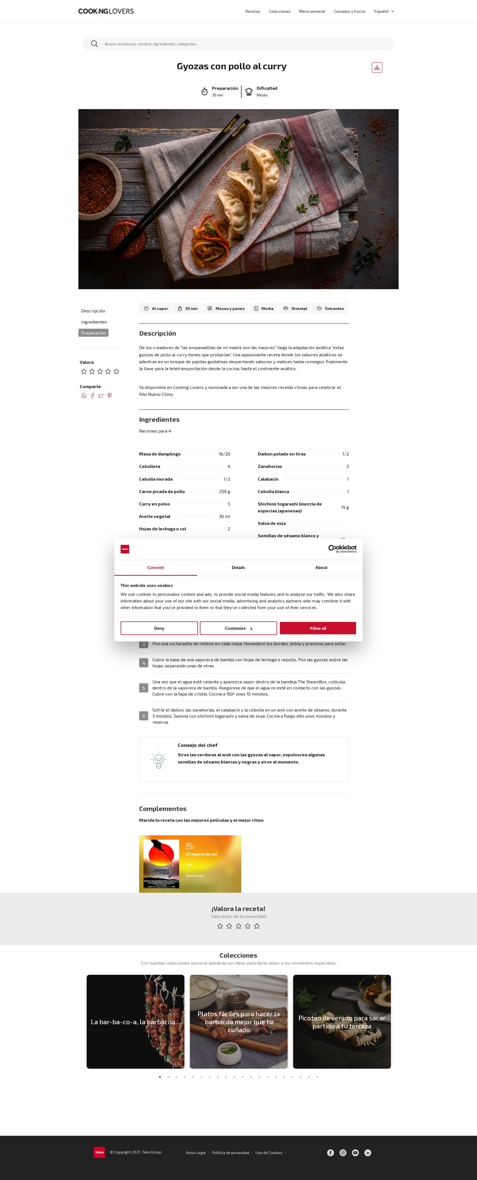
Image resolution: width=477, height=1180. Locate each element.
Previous (80, 1021)
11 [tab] (242, 1077)
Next (397, 1021)
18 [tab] (300, 1077)
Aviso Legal (196, 1152)
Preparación (93, 333)
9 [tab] (226, 1077)
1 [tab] (160, 1077)
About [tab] (321, 567)
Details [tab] (238, 567)
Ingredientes (94, 322)
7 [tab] (209, 1077)
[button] (391, 11)
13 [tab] (259, 1077)
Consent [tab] (155, 567)
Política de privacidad (230, 1152)
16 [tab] (284, 1077)
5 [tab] (193, 1077)
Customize (235, 628)
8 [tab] (218, 1077)
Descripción (93, 310)
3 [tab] (176, 1077)
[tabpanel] (135, 1022)
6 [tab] (201, 1077)
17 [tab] (292, 1077)
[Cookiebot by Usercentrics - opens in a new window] (332, 549)
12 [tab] (251, 1077)
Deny (159, 628)
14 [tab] (267, 1077)
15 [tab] (276, 1077)
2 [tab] (168, 1077)
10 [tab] (234, 1077)
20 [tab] (317, 1077)
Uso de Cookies (269, 1152)
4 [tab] (184, 1077)
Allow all (318, 628)
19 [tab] (309, 1077)
